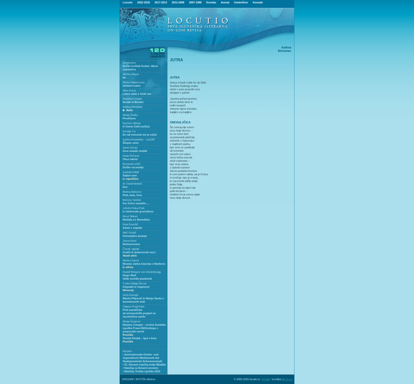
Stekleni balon (132, 85)
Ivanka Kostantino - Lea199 (139, 139)
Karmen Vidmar (132, 123)
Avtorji (225, 2)
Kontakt (258, 2)
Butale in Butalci (133, 102)
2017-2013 (161, 2)
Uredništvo (241, 2)
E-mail (265, 379)
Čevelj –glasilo (131, 248)
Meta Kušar (129, 90)
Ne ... (126, 77)
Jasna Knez (130, 240)
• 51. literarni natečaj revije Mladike (144, 364)
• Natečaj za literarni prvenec (140, 367)
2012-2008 (178, 2)
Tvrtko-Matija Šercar (135, 283)
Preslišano (129, 118)
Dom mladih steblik (135, 151)
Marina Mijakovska (133, 82)
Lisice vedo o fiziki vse (137, 93)
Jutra (129, 110)
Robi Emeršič (130, 224)
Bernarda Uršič (131, 163)
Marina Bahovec (132, 191)
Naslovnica (129, 62)
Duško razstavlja (133, 167)
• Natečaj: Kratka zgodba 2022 (141, 371)
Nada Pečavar (131, 155)
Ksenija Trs (129, 131)
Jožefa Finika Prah (133, 208)
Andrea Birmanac (133, 106)
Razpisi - (128, 351)
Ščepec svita (130, 142)
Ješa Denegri (130, 295)
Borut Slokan (130, 216)
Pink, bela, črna (132, 195)
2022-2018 (143, 2)
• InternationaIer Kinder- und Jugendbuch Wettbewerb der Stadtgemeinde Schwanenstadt (142, 358)
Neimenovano (131, 244)
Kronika (211, 2)
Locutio (127, 2)
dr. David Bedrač (132, 183)
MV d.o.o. (287, 379)
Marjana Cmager (132, 98)
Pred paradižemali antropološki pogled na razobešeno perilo (139, 313)
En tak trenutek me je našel (140, 134)
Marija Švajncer (132, 321)
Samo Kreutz (130, 147)
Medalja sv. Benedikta (136, 219)
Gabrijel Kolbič (131, 172)
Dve (125, 187)
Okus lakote (130, 159)
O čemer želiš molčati (136, 126)
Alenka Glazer (131, 74)
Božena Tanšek (132, 199)
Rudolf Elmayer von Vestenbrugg (142, 271)
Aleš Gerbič (129, 232)
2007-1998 (195, 2)
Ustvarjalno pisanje (135, 235)
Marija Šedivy (130, 115)
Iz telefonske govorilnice (138, 211)
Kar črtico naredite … (136, 203)
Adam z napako (132, 227)
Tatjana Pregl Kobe (133, 306)
